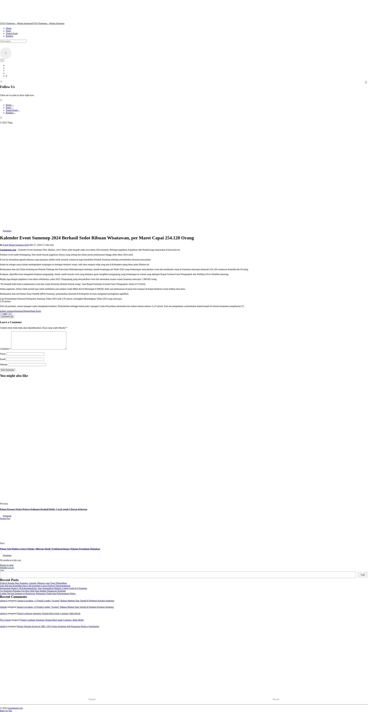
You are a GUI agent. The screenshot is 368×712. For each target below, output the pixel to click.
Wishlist (4, 567)
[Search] (2, 60)
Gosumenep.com (8, 250)
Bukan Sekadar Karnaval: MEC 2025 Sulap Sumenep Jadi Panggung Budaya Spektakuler (58, 626)
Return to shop (6, 565)
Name (2, 354)
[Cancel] (6, 53)
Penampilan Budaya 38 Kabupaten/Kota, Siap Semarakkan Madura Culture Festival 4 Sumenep (43, 588)
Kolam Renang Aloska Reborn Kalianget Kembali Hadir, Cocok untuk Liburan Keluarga (43, 509)
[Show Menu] (1, 81)
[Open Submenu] (12, 105)
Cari (2, 570)
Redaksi (9, 113)
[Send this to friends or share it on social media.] (11, 313)
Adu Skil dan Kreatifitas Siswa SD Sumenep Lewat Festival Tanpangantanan (35, 585)
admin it (3, 600)
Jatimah (3, 607)
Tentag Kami (12, 110)
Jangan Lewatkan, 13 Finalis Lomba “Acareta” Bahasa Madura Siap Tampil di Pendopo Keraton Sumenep (65, 600)
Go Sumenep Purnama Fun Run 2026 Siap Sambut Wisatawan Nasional (33, 591)
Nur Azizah (5, 620)
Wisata (26, 311)
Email (2, 359)
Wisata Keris (35, 311)
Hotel (8, 107)
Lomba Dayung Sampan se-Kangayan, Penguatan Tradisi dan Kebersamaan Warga (37, 593)
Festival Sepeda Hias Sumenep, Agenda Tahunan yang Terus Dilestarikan (48, 473)
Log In (11, 567)
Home (8, 105)
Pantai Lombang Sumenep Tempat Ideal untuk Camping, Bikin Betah (48, 613)
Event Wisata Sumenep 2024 (16, 245)
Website (3, 364)
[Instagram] (1, 100)
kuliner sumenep (7, 311)
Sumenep (19, 311)
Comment (5, 349)
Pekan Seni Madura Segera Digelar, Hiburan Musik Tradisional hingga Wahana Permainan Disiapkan (50, 549)
